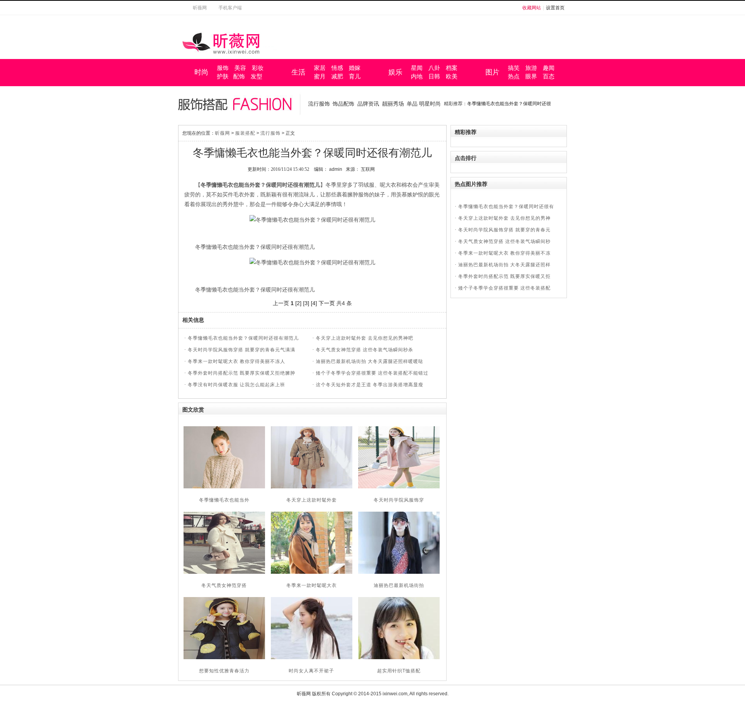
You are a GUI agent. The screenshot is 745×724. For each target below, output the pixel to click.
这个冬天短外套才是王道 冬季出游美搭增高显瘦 (369, 384)
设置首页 (555, 7)
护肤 (223, 76)
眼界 (531, 76)
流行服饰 (319, 104)
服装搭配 (245, 133)
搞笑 (514, 68)
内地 (417, 76)
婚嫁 (354, 68)
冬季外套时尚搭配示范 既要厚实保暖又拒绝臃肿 (241, 373)
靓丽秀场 (393, 104)
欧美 (451, 76)
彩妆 (257, 68)
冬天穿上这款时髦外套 (311, 500)
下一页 (327, 303)
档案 (451, 68)
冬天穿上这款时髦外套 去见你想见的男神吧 (364, 338)
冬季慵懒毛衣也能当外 (224, 500)
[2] (298, 303)
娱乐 (395, 72)
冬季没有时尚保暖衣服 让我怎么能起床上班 (236, 384)
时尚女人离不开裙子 (311, 671)
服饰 (223, 68)
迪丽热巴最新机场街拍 (399, 585)
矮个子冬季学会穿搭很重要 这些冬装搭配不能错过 (372, 373)
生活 (298, 72)
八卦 (434, 68)
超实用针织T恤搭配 (399, 671)
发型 (256, 76)
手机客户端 (230, 7)
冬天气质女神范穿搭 (224, 585)
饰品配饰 (343, 104)
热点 (514, 76)
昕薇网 (200, 7)
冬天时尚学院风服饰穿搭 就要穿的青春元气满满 (241, 349)
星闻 (417, 68)
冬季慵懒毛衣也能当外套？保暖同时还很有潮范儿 (243, 338)
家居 (320, 68)
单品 (412, 104)
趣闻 (548, 68)
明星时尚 (430, 104)
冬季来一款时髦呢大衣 (311, 585)
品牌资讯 (368, 104)
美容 (240, 68)
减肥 (337, 76)
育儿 (354, 76)
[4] (314, 303)
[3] (306, 303)
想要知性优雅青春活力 (224, 671)
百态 (548, 76)
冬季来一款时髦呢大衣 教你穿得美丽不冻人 (236, 361)
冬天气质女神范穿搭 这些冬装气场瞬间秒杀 (364, 349)
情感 (337, 68)
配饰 (239, 76)
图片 (492, 72)
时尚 (201, 72)
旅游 (531, 68)
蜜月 (320, 76)
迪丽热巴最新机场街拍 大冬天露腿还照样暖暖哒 (369, 361)
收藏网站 (531, 7)
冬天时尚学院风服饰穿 (399, 500)
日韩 (434, 76)
